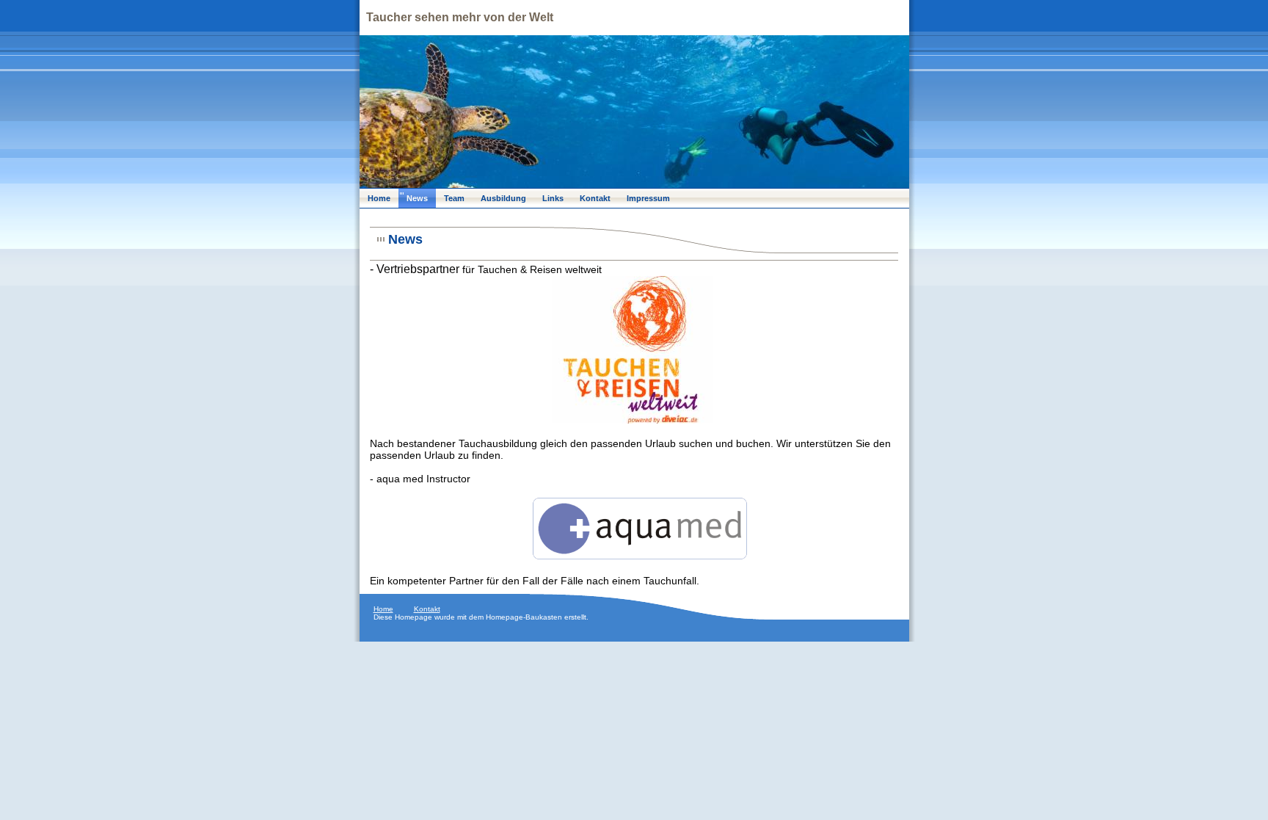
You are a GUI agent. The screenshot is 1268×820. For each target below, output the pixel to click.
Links (553, 198)
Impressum (648, 198)
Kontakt (595, 198)
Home (379, 198)
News (417, 198)
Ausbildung (503, 198)
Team (454, 198)
